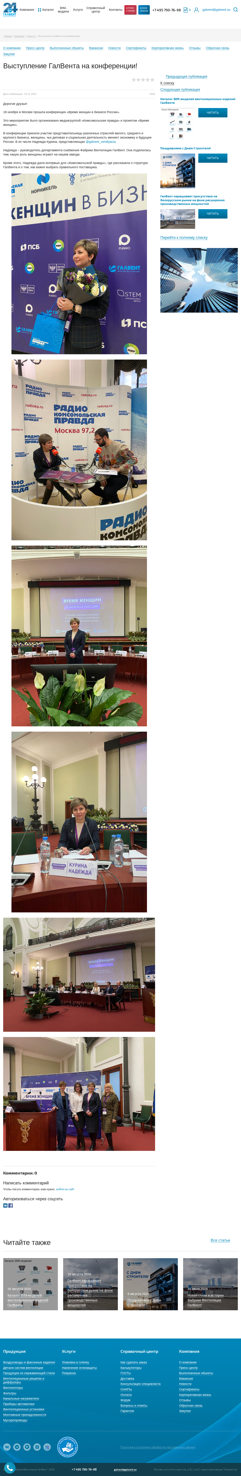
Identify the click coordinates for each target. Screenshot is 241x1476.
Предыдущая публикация (186, 76)
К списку (167, 83)
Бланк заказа (144, 9)
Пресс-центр (35, 48)
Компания (27, 9)
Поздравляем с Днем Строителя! (185, 148)
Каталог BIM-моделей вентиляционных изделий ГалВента (197, 100)
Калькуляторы (130, 1368)
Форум (125, 1400)
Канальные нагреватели (21, 1398)
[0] (186, 10)
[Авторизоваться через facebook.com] (10, 1205)
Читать (213, 112)
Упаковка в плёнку (75, 1362)
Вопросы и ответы (133, 1405)
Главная (8, 36)
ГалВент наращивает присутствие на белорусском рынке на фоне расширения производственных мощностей (192, 199)
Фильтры (9, 1393)
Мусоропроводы (15, 1420)
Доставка (127, 1378)
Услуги (78, 9)
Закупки (9, 54)
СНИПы (126, 1389)
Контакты (115, 9)
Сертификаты (136, 48)
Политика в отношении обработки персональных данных (157, 1447)
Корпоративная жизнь (168, 48)
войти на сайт (65, 1189)
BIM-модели (63, 9)
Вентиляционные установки (23, 1409)
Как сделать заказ (133, 1362)
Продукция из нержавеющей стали (29, 1373)
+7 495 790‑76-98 (166, 10)
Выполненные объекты (67, 48)
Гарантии (127, 1411)
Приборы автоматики (18, 1404)
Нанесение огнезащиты (79, 1368)
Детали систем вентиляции (23, 1368)
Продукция (14, 1351)
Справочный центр (95, 9)
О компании (12, 48)
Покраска (69, 1373)
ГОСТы (125, 1373)
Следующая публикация (180, 89)
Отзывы (195, 48)
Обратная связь (217, 48)
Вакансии (96, 48)
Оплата (126, 1395)
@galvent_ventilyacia (101, 142)
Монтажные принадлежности (24, 1415)
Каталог (48, 9)
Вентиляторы (13, 1388)
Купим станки (130, 9)
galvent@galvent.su (216, 9)
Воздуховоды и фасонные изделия (29, 1362)
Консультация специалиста (140, 1384)
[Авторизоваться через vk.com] (5, 1205)
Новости (31, 36)
